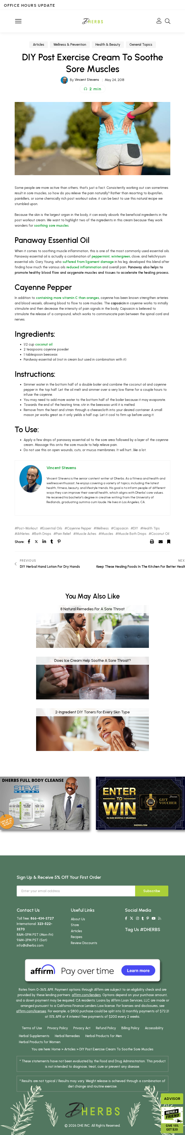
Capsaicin (120, 528)
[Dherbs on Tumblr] (143, 918)
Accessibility (154, 1028)
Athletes (23, 534)
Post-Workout (27, 528)
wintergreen (120, 256)
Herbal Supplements (34, 1036)
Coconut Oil (160, 534)
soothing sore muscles (51, 226)
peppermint (101, 256)
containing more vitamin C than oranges (67, 298)
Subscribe (151, 891)
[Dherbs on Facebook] (126, 918)
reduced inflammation (83, 267)
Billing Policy (130, 1028)
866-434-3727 (42, 918)
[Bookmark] (168, 541)
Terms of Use (32, 1028)
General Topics (141, 45)
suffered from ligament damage (88, 262)
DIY (135, 528)
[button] (92, 89)
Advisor (172, 1099)
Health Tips (151, 528)
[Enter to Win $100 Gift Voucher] (140, 803)
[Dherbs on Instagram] (137, 918)
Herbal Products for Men (103, 1036)
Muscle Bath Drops (132, 534)
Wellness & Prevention (69, 45)
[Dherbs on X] (131, 918)
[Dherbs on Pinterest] (147, 918)
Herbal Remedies (67, 1036)
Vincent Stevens (87, 80)
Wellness (102, 528)
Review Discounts (84, 943)
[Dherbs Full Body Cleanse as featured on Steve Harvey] (44, 803)
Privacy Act (81, 1028)
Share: (19, 542)
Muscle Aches (86, 534)
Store (75, 925)
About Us (78, 919)
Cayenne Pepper (79, 528)
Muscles (107, 534)
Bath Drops (42, 534)
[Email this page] (161, 541)
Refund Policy (106, 1028)
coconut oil (44, 344)
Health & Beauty (107, 45)
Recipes (76, 937)
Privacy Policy (57, 1028)
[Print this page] (152, 541)
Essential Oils (52, 528)
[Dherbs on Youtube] (153, 918)
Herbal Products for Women (39, 1042)
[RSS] (159, 918)
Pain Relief (63, 534)
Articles (38, 45)
